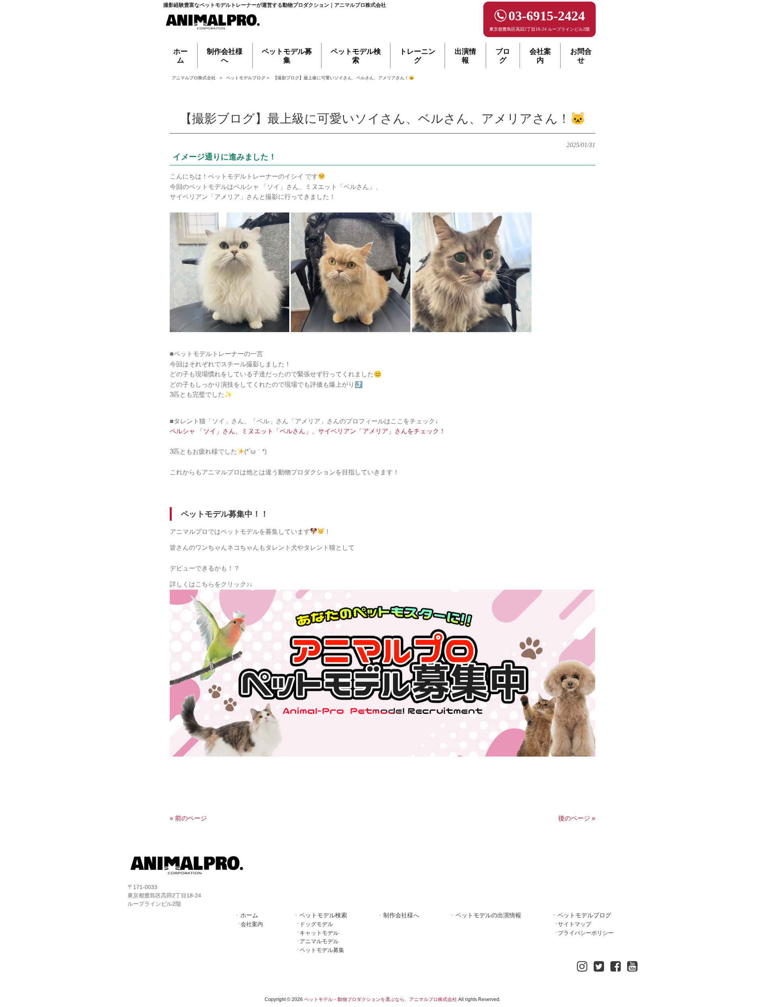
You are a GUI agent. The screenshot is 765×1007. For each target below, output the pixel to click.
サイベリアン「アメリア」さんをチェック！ (381, 431)
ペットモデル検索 (323, 915)
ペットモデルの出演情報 (488, 915)
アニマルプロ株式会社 (194, 77)
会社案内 (252, 924)
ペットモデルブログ (245, 77)
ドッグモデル (316, 924)
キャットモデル (319, 933)
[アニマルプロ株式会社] (213, 32)
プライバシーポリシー (586, 933)
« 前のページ (188, 818)
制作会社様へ (401, 915)
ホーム (249, 915)
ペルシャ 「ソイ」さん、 (205, 431)
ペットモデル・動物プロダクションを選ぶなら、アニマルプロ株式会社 (380, 999)
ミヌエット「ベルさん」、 (279, 431)
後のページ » (576, 818)
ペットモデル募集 (322, 950)
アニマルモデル (319, 941)
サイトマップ (574, 924)
